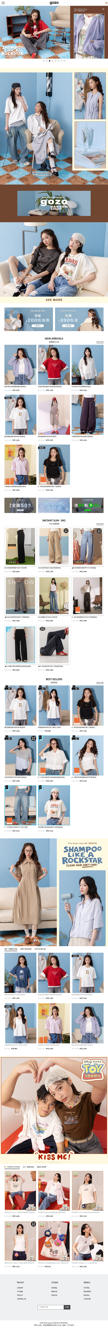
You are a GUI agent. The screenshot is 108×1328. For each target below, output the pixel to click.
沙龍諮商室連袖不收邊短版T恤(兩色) (50, 386)
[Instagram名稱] (51, 1313)
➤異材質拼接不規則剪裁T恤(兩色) (15, 777)
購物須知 (54, 1291)
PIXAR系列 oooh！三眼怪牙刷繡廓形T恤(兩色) (19, 1212)
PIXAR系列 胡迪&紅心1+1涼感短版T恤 (84, 1263)
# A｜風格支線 (28, 1167)
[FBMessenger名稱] (68, 1313)
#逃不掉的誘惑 (25, 949)
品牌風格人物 (21, 1299)
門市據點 (20, 1291)
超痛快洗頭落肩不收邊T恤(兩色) (14, 994)
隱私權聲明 (87, 1291)
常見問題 (86, 1288)
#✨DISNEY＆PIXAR (12, 1167)
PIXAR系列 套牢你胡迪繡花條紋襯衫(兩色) (51, 1212)
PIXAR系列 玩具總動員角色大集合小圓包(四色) (53, 1263)
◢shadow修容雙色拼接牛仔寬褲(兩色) (17, 617)
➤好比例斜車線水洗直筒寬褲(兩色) (49, 568)
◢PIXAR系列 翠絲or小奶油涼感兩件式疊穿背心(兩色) (20, 1263)
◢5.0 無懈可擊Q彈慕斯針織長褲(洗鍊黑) (17, 666)
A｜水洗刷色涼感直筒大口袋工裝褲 (16, 827)
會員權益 (54, 1288)
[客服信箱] (56, 1313)
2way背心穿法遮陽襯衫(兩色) (81, 386)
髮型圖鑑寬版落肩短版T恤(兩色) (14, 436)
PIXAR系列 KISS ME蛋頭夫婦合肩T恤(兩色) (86, 1212)
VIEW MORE (100, 341)
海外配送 (86, 1295)
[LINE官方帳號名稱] (45, 1313)
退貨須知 (54, 1295)
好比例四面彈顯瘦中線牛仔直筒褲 (15, 568)
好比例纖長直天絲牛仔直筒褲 (47, 617)
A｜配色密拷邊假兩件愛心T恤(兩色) (49, 486)
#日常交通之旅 (40, 949)
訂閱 (67, 1307)
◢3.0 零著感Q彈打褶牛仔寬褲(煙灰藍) (50, 666)
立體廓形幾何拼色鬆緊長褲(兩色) (82, 436)
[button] (43, 60)
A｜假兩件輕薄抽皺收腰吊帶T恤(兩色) (84, 777)
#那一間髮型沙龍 (10, 949)
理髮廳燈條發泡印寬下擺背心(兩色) (49, 727)
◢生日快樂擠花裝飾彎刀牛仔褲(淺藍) (84, 568)
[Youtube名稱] (62, 1313)
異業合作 (20, 1295)
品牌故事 (20, 1288)
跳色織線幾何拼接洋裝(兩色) (47, 436)
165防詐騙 (87, 1299)
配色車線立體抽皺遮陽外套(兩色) (15, 386)
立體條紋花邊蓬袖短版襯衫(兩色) (15, 486)
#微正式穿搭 (41, 1167)
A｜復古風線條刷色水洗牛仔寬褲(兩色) (84, 617)
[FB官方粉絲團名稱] (39, 1313)
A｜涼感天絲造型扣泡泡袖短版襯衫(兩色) (51, 777)
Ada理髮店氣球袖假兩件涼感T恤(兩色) (50, 827)
